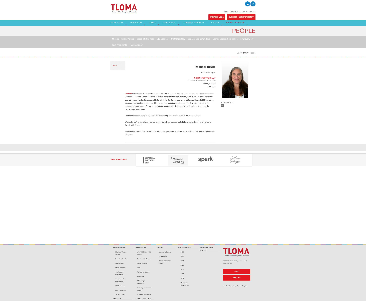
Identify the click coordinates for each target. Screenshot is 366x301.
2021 (182, 274)
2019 (182, 278)
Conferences (184, 248)
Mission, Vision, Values (120, 253)
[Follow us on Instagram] (252, 3)
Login (236, 271)
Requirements (142, 263)
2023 (182, 265)
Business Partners (143, 298)
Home (226, 12)
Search (242, 12)
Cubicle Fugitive (242, 286)
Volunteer (140, 276)
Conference (250, 12)
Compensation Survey (206, 249)
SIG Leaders (119, 263)
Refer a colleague (143, 272)
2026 (182, 252)
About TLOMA (242, 53)
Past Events (163, 256)
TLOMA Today (120, 295)
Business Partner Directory (241, 17)
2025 (182, 256)
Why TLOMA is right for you (144, 253)
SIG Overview (120, 286)
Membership (140, 248)
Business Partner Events (165, 262)
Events (160, 248)
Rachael (128, 94)
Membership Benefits (144, 259)
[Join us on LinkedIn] (247, 3)
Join (138, 268)
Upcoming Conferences (185, 284)
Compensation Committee (120, 280)
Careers (117, 298)
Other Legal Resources (141, 282)
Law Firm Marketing (229, 286)
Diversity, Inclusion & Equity (144, 289)
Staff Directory (120, 268)
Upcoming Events (165, 252)
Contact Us (234, 12)
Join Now (236, 278)
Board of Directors (121, 259)
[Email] (222, 106)
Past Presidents (120, 290)
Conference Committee (119, 273)
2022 (182, 269)
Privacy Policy (227, 263)
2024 (182, 261)
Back (115, 66)
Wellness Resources (144, 295)
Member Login (217, 17)
